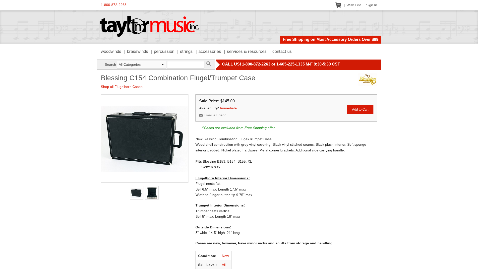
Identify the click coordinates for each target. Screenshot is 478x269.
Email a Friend (215, 115)
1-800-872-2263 (113, 5)
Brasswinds (137, 51)
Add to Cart (360, 109)
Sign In (371, 5)
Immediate (228, 108)
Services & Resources (247, 51)
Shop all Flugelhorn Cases (121, 87)
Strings (186, 51)
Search (110, 65)
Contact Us (282, 51)
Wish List (354, 5)
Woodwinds (111, 51)
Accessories (209, 51)
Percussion (164, 51)
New (225, 256)
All (224, 265)
